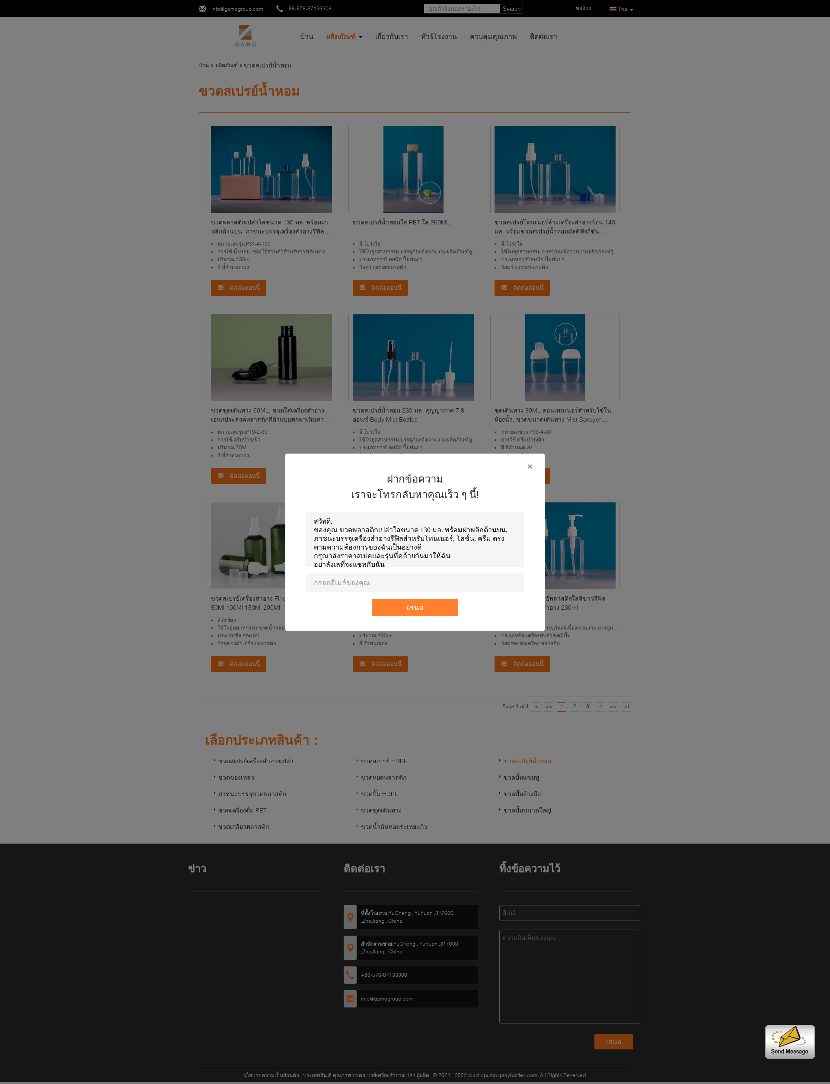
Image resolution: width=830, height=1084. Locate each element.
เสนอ (415, 607)
